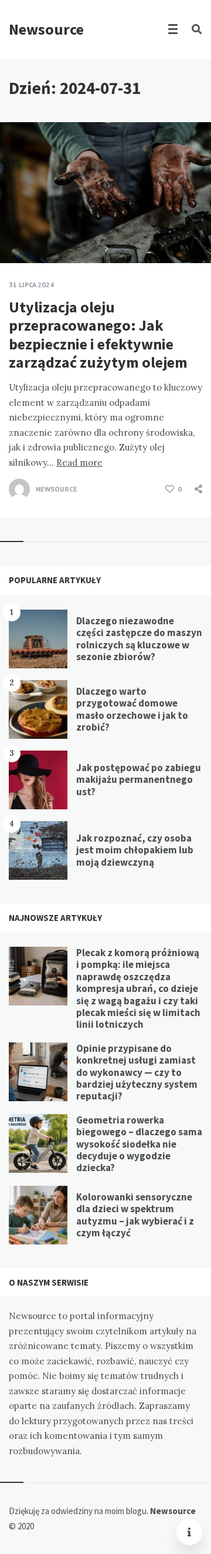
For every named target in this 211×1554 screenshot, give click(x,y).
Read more (79, 462)
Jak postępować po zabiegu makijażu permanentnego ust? (138, 779)
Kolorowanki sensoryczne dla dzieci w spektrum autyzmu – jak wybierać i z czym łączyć (135, 1214)
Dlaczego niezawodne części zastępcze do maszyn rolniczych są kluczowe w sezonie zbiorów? (139, 638)
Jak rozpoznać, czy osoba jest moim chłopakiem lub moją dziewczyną (134, 850)
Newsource (46, 29)
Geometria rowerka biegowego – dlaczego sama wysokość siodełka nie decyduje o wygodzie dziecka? (139, 1144)
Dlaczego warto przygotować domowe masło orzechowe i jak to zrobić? (132, 709)
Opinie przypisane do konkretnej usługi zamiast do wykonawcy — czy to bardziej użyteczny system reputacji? (137, 1072)
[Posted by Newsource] (19, 489)
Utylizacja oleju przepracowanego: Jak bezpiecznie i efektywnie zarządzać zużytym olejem (98, 334)
